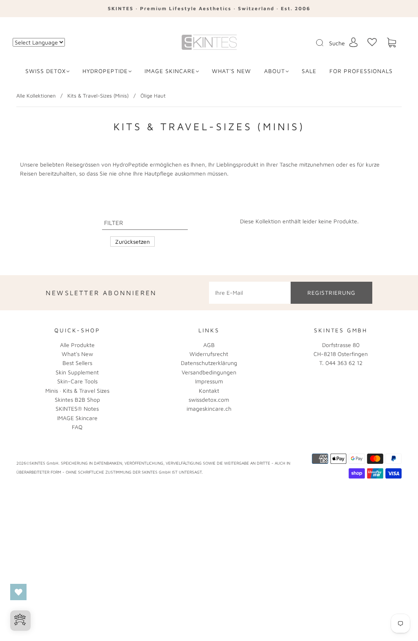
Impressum (209, 381)
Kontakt (209, 390)
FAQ (77, 426)
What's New (77, 353)
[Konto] (353, 42)
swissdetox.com (209, 399)
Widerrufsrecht (208, 353)
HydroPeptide (105, 70)
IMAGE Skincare (170, 70)
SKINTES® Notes (77, 408)
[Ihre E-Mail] (250, 293)
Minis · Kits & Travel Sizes (77, 390)
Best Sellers (77, 362)
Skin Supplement (77, 372)
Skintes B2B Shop (77, 399)
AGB (209, 344)
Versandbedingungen (209, 372)
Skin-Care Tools (77, 381)
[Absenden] (325, 43)
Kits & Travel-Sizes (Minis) (98, 95)
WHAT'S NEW (231, 70)
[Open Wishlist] (18, 592)
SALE (309, 70)
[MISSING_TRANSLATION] (317, 43)
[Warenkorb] (391, 42)
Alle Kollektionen (36, 95)
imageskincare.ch (209, 408)
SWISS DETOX (45, 70)
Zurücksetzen (132, 241)
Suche (337, 43)
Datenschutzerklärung (209, 362)
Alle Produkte (77, 344)
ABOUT (274, 70)
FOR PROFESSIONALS (361, 70)
